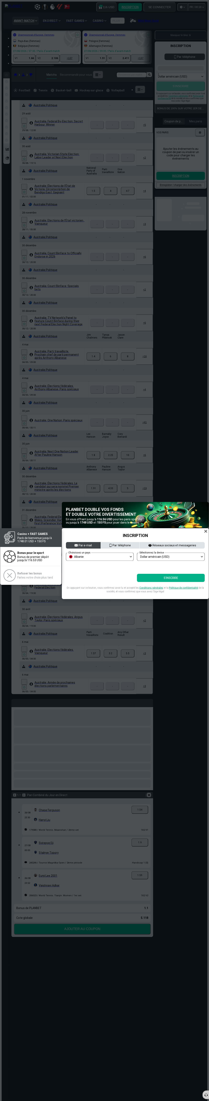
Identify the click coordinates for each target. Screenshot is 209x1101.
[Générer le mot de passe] (192, 573)
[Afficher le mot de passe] (200, 573)
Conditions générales (151, 597)
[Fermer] (206, 522)
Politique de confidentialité (183, 597)
